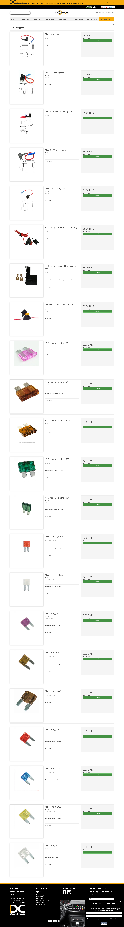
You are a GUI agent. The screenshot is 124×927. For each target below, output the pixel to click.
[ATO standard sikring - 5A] (26, 396)
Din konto (55, 7)
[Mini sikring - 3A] (26, 628)
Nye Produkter (20, 7)
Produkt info (28, 7)
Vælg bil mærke (92, 19)
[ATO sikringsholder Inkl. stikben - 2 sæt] (26, 280)
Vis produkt (97, 40)
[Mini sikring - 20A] (26, 821)
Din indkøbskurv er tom (102, 12)
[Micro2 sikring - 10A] (26, 551)
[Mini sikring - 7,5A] (26, 705)
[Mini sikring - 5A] (26, 667)
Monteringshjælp (106, 19)
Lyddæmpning (37, 19)
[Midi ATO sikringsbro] (26, 87)
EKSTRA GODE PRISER (77, 19)
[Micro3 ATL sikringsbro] (26, 203)
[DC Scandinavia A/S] (62, 12)
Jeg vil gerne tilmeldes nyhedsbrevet (108, 919)
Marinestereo (50, 19)
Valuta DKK (110, 2)
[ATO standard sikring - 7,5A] (26, 435)
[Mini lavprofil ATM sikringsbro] (26, 126)
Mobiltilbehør (63, 19)
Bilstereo (14, 19)
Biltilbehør (25, 19)
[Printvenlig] (113, 24)
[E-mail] (104, 916)
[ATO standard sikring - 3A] (26, 358)
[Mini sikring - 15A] (26, 783)
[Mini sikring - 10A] (26, 744)
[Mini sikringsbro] (26, 49)
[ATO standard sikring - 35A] (26, 512)
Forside (14, 7)
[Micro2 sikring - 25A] (26, 589)
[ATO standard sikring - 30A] (26, 473)
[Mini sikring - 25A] (26, 860)
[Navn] (101, 898)
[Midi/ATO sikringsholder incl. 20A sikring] (26, 319)
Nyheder (35, 7)
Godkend (104, 923)
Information (42, 7)
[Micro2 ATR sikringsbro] (26, 164)
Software (48, 7)
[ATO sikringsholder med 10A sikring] (26, 242)
